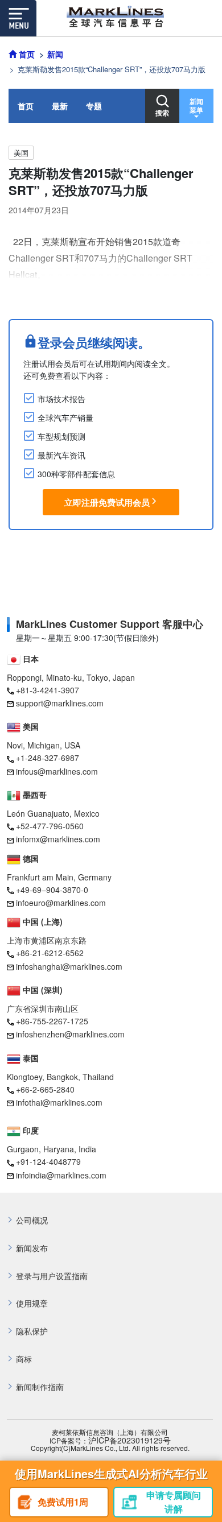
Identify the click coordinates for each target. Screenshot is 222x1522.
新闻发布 (32, 1248)
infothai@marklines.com (59, 1102)
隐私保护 (32, 1331)
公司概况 (32, 1220)
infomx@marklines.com (58, 839)
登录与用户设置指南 (52, 1276)
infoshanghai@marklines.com (69, 966)
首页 (26, 105)
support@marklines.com (60, 703)
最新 (60, 105)
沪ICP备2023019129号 (129, 1440)
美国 (21, 152)
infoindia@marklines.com (61, 1175)
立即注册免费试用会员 (107, 502)
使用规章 (32, 1303)
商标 (24, 1359)
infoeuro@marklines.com (61, 902)
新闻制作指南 (40, 1387)
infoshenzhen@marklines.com (70, 1034)
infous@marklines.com (57, 771)
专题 (94, 105)
